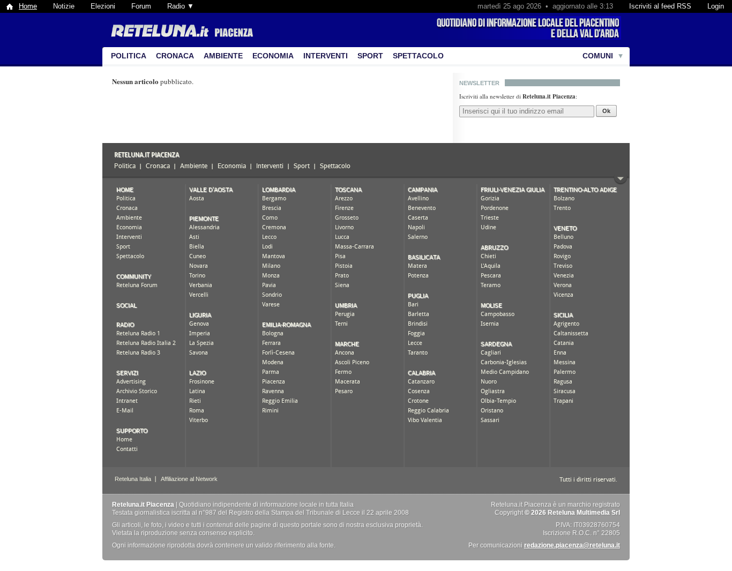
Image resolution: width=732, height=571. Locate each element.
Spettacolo (418, 55)
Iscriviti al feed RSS (660, 6)
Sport (370, 55)
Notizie (63, 6)
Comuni (597, 55)
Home (28, 6)
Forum (141, 6)
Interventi (325, 55)
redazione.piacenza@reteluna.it (572, 545)
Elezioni (103, 6)
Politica (128, 55)
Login (715, 6)
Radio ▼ (180, 6)
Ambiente (223, 55)
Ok (606, 111)
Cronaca (175, 55)
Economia (273, 55)
